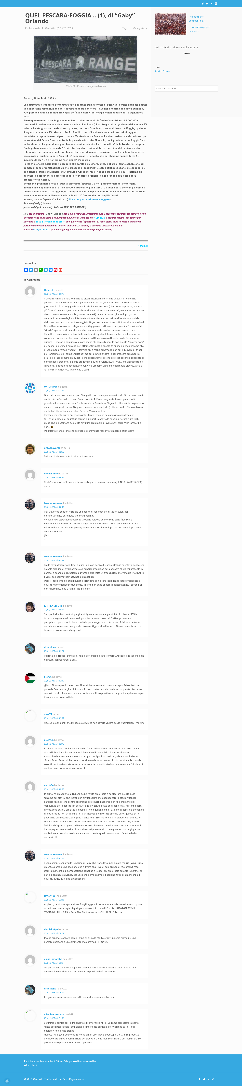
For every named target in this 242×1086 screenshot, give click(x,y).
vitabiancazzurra (54, 1014)
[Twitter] (207, 3)
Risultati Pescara (162, 71)
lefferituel (50, 895)
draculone (50, 647)
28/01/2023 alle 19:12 (54, 294)
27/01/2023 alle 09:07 (54, 963)
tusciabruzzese (53, 503)
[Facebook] (202, 3)
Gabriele (49, 290)
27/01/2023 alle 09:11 (54, 933)
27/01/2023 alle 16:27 (54, 610)
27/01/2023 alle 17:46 (54, 507)
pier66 (48, 676)
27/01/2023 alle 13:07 (54, 718)
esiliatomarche (53, 959)
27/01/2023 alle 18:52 (54, 452)
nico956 (49, 740)
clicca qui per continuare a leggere (89, 199)
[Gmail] (60, 270)
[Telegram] (45, 270)
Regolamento (76, 1079)
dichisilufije (51, 473)
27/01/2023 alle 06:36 (54, 1018)
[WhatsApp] (40, 270)
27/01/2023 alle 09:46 (54, 900)
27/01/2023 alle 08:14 (54, 992)
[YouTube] (211, 3)
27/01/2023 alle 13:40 (54, 681)
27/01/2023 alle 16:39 (54, 560)
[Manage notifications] (7, 1080)
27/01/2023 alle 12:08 (54, 789)
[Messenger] (50, 270)
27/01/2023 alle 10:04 (54, 858)
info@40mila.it (42, 229)
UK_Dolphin (50, 386)
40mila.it (49, 28)
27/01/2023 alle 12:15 (54, 744)
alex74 (48, 714)
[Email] (35, 270)
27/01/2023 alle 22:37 (54, 391)
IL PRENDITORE (53, 605)
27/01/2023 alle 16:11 (54, 651)
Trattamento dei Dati (55, 1079)
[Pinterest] (55, 270)
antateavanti (52, 447)
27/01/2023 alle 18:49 (54, 477)
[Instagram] (216, 3)
